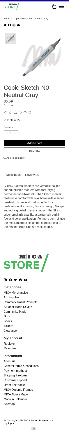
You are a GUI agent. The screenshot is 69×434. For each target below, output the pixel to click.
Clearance (10, 330)
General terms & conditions (21, 365)
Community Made (15, 311)
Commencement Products (21, 302)
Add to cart (34, 143)
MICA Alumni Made (16, 394)
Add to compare (15, 157)
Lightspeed (10, 423)
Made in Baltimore (15, 399)
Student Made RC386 (18, 306)
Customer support (15, 380)
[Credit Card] (33, 428)
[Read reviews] (16, 112)
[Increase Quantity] (15, 133)
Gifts (7, 316)
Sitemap (9, 403)
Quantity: (9, 127)
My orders (10, 348)
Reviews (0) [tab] (32, 174)
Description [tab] (13, 174)
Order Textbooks (15, 384)
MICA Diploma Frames (18, 389)
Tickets (8, 325)
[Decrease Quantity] (7, 133)
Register (9, 343)
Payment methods (16, 370)
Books (8, 321)
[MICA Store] (11, 6)
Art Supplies (12, 297)
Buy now (34, 150)
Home (7, 18)
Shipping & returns (15, 375)
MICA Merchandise (16, 292)
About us (9, 361)
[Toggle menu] (61, 6)
